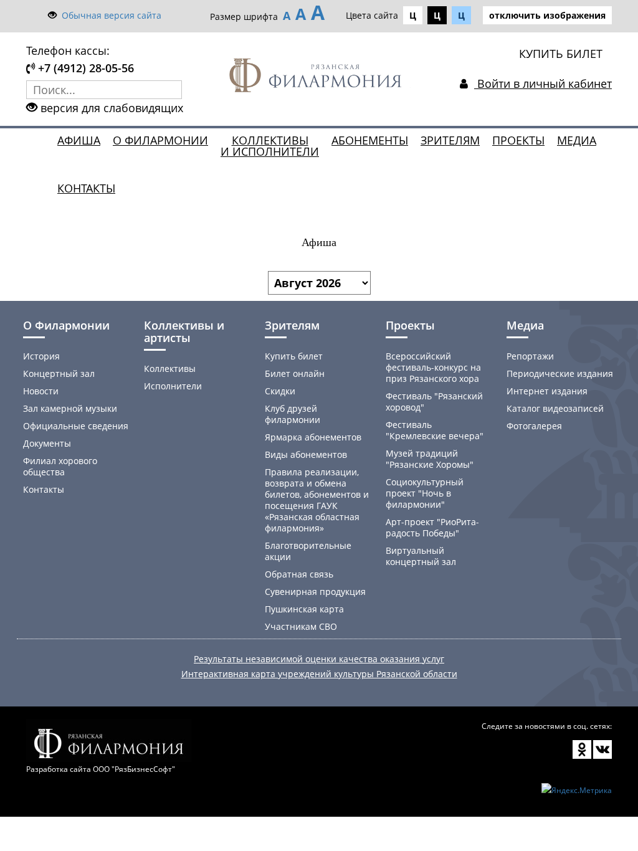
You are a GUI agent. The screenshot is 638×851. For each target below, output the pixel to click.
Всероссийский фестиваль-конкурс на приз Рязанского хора (433, 367)
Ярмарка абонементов (313, 437)
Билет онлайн (295, 373)
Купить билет (294, 356)
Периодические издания (560, 373)
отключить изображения (547, 15)
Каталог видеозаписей (555, 408)
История (41, 356)
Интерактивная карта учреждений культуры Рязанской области (319, 674)
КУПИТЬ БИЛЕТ (560, 53)
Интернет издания (547, 391)
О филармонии (160, 140)
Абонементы (369, 140)
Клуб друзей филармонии (292, 414)
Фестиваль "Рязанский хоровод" (434, 401)
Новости (41, 391)
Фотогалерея (534, 426)
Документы (47, 443)
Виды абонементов (306, 454)
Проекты (518, 140)
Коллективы (170, 368)
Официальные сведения (75, 426)
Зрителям (450, 140)
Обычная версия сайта (111, 15)
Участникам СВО (301, 626)
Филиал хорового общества (60, 466)
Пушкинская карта (304, 609)
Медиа (576, 140)
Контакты (86, 188)
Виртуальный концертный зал (421, 556)
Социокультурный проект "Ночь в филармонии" (425, 493)
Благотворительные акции (308, 551)
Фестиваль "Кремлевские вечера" (434, 430)
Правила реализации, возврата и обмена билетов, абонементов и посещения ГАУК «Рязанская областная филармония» (317, 500)
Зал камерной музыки (70, 408)
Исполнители (173, 386)
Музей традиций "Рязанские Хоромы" (430, 458)
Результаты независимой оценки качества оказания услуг (319, 659)
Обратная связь (299, 574)
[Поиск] (172, 89)
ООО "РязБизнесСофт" (134, 769)
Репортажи (530, 356)
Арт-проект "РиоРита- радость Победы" (432, 527)
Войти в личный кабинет (543, 83)
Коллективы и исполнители (270, 146)
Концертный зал (59, 373)
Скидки (280, 391)
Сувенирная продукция (315, 591)
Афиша (78, 140)
